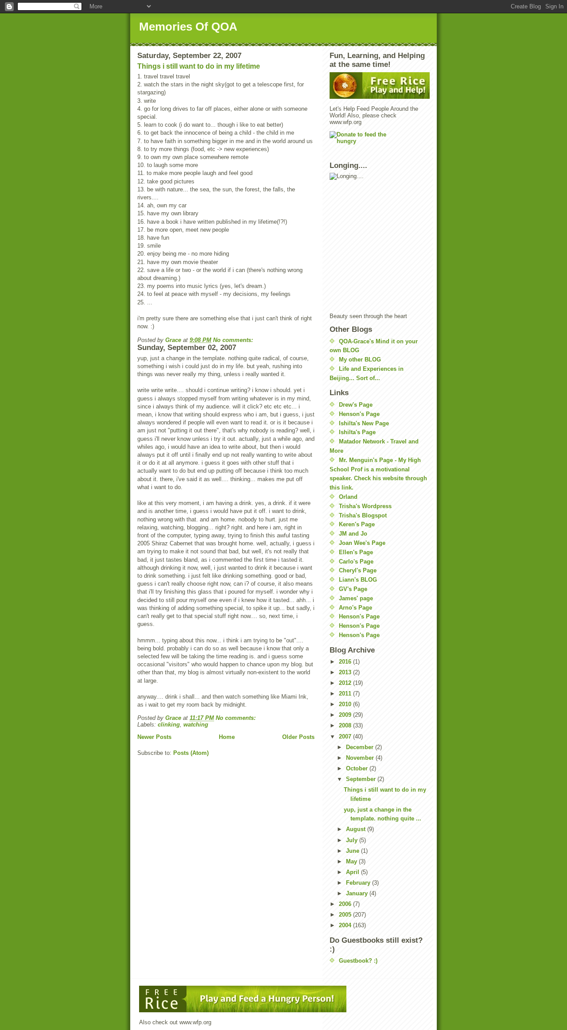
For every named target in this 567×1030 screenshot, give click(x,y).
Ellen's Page (356, 552)
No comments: (234, 340)
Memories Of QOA (188, 26)
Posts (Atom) (191, 753)
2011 (346, 693)
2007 (346, 736)
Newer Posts (154, 737)
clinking (169, 724)
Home (227, 737)
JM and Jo (353, 533)
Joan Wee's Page (362, 543)
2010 (346, 704)
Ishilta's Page (357, 432)
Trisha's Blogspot (363, 515)
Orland (348, 497)
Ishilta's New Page (364, 423)
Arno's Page (355, 607)
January (357, 893)
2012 (346, 683)
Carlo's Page (356, 561)
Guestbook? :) (358, 960)
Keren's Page (357, 524)
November (361, 757)
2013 (346, 672)
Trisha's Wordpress (365, 506)
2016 (346, 661)
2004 (346, 925)
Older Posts (298, 737)
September (361, 779)
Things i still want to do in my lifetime (198, 66)
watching (195, 724)
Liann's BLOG (358, 579)
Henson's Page (359, 414)
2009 (346, 714)
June (353, 850)
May (352, 861)
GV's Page (353, 589)
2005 (346, 914)
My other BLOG (360, 359)
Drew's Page (356, 404)
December (360, 747)
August (356, 829)
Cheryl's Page (358, 570)
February (359, 882)
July (352, 840)
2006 (346, 904)
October (357, 768)
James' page (356, 598)
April (353, 872)
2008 (346, 725)
